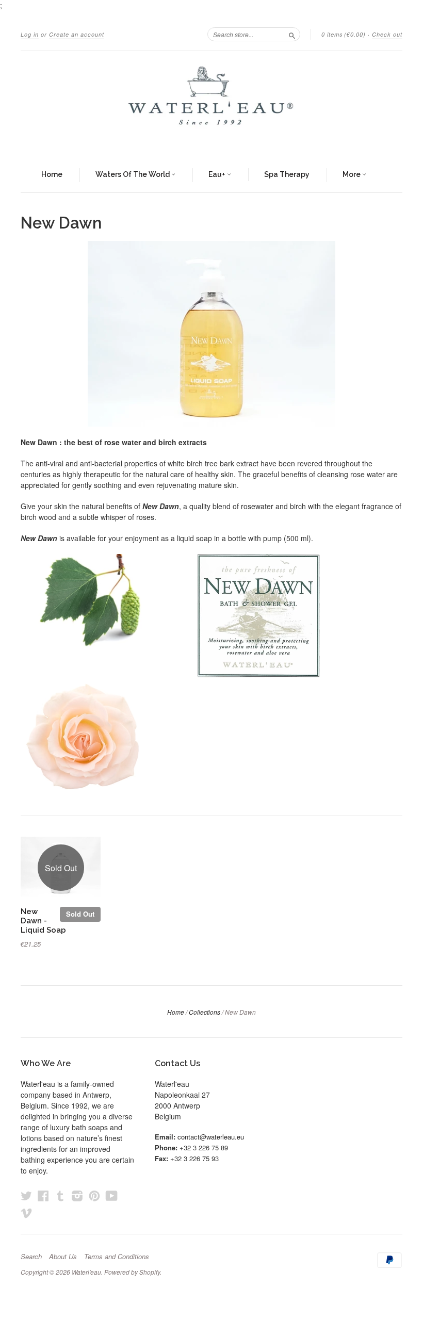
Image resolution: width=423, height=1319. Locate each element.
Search (31, 1256)
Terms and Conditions (116, 1256)
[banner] (211, 104)
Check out (387, 34)
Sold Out (80, 914)
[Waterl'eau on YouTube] (112, 1195)
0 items (343, 34)
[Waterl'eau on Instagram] (77, 1195)
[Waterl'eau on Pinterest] (94, 1195)
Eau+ (217, 174)
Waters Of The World (133, 174)
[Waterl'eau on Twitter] (26, 1195)
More (352, 174)
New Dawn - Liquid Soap (43, 920)
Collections (204, 1011)
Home (51, 174)
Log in (30, 34)
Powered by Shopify (132, 1271)
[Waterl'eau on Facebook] (43, 1195)
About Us (63, 1256)
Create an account (76, 34)
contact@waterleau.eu (210, 1137)
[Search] (292, 34)
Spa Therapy (287, 174)
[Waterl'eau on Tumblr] (60, 1195)
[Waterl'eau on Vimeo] (26, 1212)
